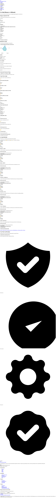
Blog (2, 477)
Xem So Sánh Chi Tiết (3, 134)
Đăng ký (8, 492)
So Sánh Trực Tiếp (8, 154)
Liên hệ (3, 486)
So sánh (1, 2)
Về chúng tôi (3, 485)
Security (6, 26)
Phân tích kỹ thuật (4, 476)
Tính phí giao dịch (4, 481)
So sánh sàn (3, 480)
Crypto (1, 6)
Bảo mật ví (3, 475)
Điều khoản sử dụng (4, 487)
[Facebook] (0, 494)
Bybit (2, 471)
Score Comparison (7, 44)
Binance (3, 469)
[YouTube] (2, 494)
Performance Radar (3, 44)
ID (1, 8)
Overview (2, 26)
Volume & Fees (12, 44)
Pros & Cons (13, 26)
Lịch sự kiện (3, 482)
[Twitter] (1, 494)
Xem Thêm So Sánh (3, 227)
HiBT (2, 470)
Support (11, 26)
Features (8, 26)
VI (0, 8)
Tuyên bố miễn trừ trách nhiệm (5, 488)
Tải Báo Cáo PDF (8, 134)
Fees (3, 26)
